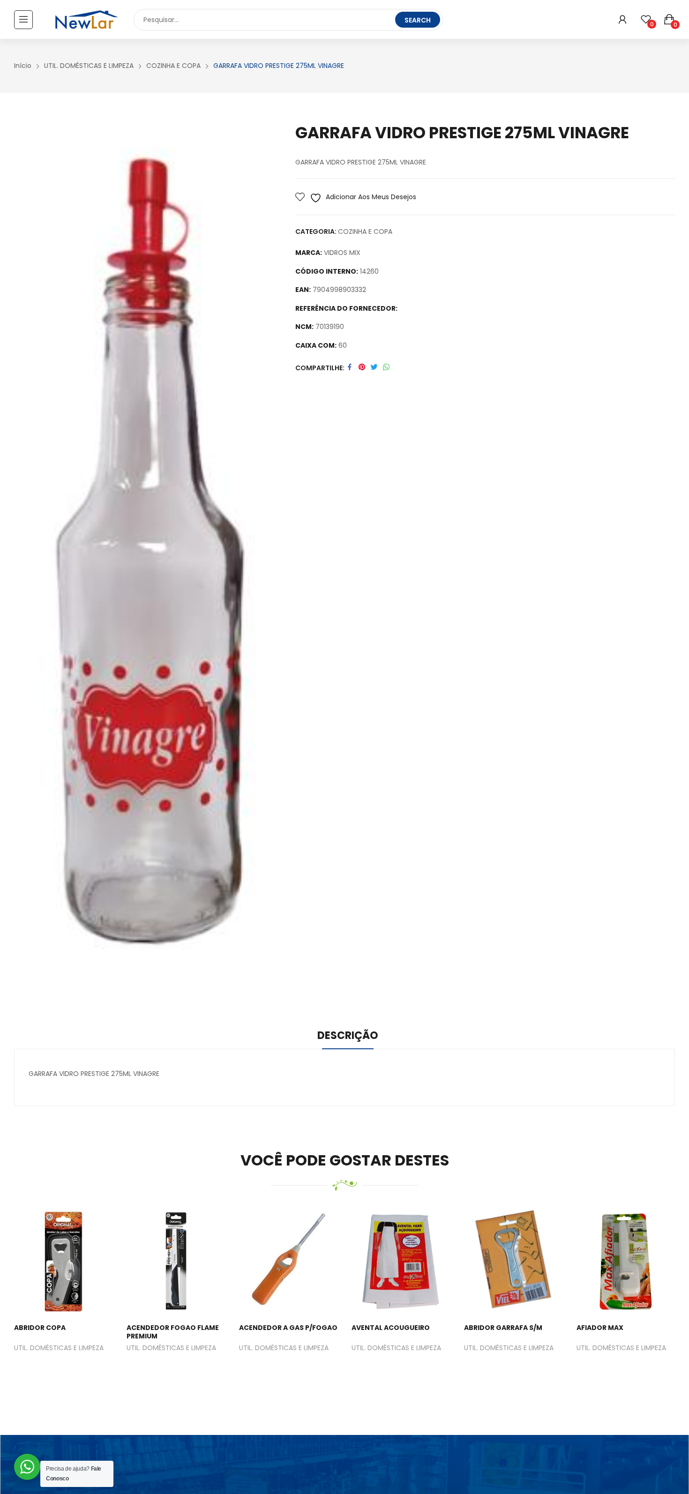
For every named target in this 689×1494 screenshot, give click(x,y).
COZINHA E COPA (365, 231)
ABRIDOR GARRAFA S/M (503, 1327)
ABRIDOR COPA (40, 1327)
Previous (25, 1299)
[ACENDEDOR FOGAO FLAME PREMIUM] (176, 1261)
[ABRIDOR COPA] (63, 1261)
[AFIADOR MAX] (626, 1261)
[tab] (348, 1037)
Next (663, 1299)
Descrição (347, 1035)
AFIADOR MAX (600, 1327)
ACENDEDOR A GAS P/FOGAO (288, 1327)
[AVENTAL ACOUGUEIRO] (401, 1261)
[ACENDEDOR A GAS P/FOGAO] (288, 1261)
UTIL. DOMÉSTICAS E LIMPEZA (59, 1348)
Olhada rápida (75, 1261)
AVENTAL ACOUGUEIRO (391, 1327)
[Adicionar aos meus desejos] (52, 1261)
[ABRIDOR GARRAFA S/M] (513, 1261)
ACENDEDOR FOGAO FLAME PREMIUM (173, 1332)
